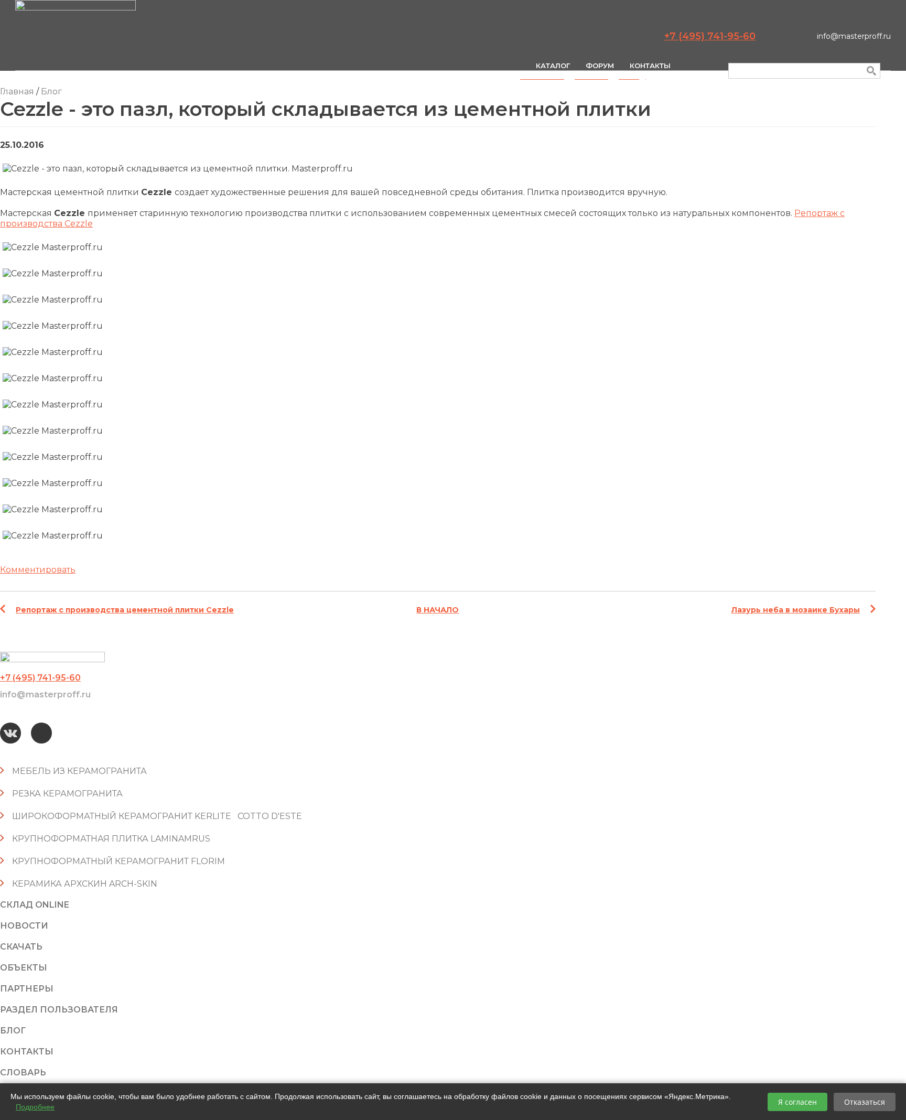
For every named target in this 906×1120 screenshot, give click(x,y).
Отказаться (864, 1102)
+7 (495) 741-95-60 (710, 36)
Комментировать (38, 570)
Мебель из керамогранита (79, 771)
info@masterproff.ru (854, 36)
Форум (600, 65)
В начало (437, 610)
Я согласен (797, 1102)
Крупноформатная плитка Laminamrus (111, 839)
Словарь (23, 1073)
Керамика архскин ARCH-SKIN (84, 884)
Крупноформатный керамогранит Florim (118, 861)
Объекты (23, 968)
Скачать (21, 947)
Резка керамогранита (67, 794)
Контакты (650, 65)
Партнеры (26, 989)
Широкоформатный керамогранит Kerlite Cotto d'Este (157, 816)
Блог (51, 91)
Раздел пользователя (59, 1010)
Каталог (553, 65)
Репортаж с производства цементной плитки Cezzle (125, 610)
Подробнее (35, 1107)
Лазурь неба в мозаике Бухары (795, 610)
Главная (17, 91)
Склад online (34, 905)
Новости (24, 926)
